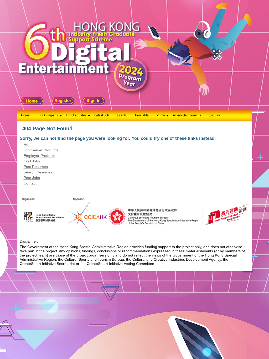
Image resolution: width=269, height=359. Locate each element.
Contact (30, 183)
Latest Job (101, 115)
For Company (48, 115)
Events (122, 115)
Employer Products (39, 155)
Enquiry (214, 115)
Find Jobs (32, 161)
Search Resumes (38, 172)
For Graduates (76, 115)
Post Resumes (36, 167)
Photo (161, 115)
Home (25, 115)
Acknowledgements (187, 115)
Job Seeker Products (41, 150)
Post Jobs (32, 178)
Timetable (141, 115)
